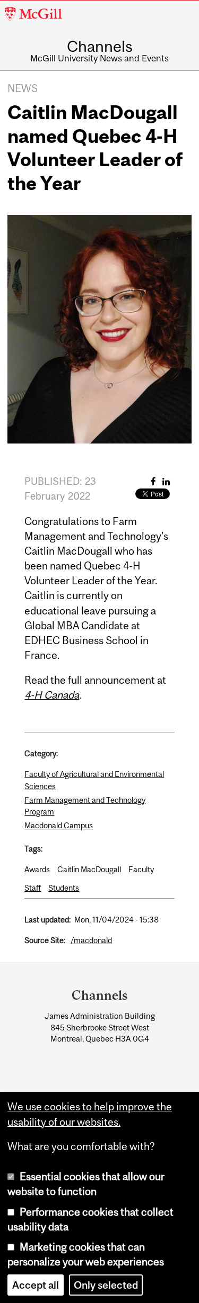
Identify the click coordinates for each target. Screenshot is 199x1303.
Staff (32, 887)
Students (63, 887)
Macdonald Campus (58, 825)
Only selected (106, 1285)
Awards (37, 869)
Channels (100, 46)
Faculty (141, 869)
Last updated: (47, 919)
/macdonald (91, 940)
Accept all (35, 1285)
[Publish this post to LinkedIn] (166, 481)
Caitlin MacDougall (89, 869)
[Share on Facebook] (153, 481)
